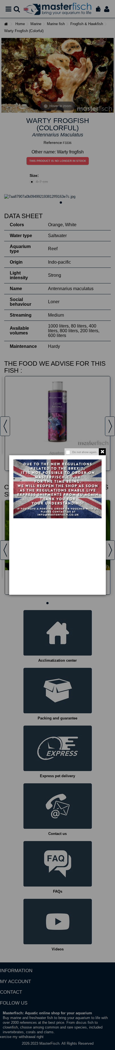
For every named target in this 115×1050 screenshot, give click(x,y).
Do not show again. (84, 452)
